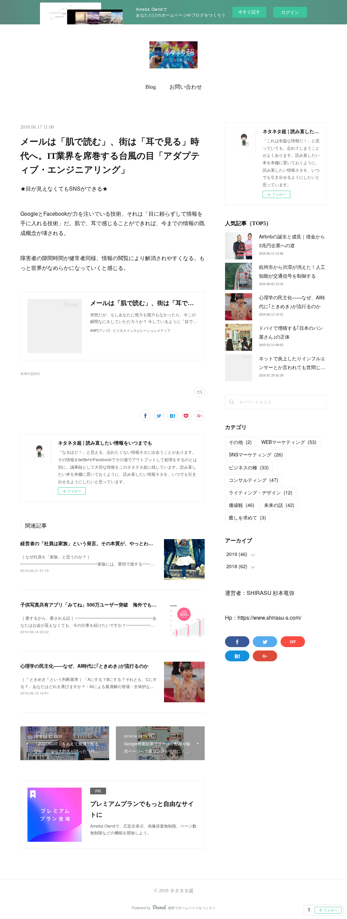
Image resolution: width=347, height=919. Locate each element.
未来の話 (279, 504)
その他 (240, 442)
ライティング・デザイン (260, 492)
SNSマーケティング (256, 454)
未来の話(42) (30, 373)
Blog (150, 87)
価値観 (241, 504)
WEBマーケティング (289, 442)
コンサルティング (253, 479)
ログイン (290, 12)
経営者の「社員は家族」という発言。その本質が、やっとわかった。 (93, 543)
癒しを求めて (247, 517)
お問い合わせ (185, 87)
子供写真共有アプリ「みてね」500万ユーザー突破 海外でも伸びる (93, 604)
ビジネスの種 (249, 467)
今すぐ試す (249, 11)
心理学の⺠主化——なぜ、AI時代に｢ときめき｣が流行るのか (84, 665)
